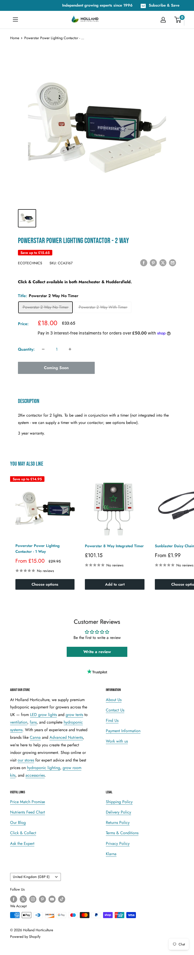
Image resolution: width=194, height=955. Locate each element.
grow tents (74, 715)
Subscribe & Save (164, 5)
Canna (35, 737)
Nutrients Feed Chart (27, 812)
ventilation (18, 722)
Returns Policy (118, 822)
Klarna (111, 854)
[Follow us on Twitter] (23, 899)
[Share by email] (172, 262)
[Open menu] (15, 19)
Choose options (45, 584)
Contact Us (115, 710)
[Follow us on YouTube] (52, 899)
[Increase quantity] (70, 349)
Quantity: (26, 349)
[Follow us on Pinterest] (42, 899)
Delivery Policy (118, 812)
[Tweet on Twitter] (162, 262)
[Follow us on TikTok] (61, 899)
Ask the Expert (22, 843)
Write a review (97, 652)
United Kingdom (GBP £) (31, 876)
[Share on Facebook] (143, 262)
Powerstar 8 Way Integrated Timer (114, 546)
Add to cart (115, 584)
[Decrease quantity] (43, 349)
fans (33, 722)
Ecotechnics (30, 263)
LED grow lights (43, 715)
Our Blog (18, 822)
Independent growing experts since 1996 (97, 5)
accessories (35, 775)
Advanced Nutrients (66, 737)
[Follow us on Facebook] (13, 899)
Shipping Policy (119, 802)
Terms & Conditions (122, 833)
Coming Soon (56, 368)
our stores (26, 760)
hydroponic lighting (43, 768)
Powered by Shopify (25, 936)
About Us (114, 700)
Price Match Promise (27, 802)
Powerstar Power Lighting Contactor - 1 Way (37, 548)
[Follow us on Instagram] (32, 899)
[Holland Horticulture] (85, 20)
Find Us (112, 720)
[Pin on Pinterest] (153, 262)
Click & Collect (23, 833)
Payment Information (123, 731)
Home (14, 37)
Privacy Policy (118, 843)
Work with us (117, 741)
